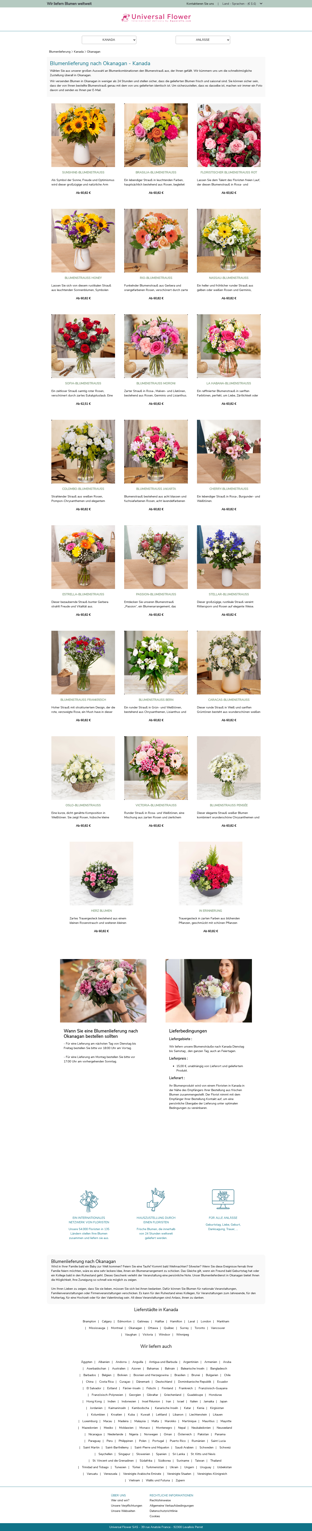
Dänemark (143, 1382)
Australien (118, 1369)
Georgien (135, 1395)
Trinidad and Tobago (95, 1467)
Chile (227, 1375)
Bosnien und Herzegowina (151, 1375)
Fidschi (151, 1388)
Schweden (207, 1447)
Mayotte (226, 1421)
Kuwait (145, 1415)
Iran (168, 1401)
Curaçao (124, 1382)
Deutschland (164, 1382)
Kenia (200, 1408)
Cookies (155, 1516)
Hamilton (176, 1321)
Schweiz (225, 1447)
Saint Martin (91, 1447)
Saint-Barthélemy (117, 1447)
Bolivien (122, 1375)
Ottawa (153, 1328)
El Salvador (94, 1388)
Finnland (167, 1388)
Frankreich (186, 1388)
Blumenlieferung (59, 52)
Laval (191, 1321)
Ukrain (174, 1467)
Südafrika (146, 1461)
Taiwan (199, 1461)
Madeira (123, 1421)
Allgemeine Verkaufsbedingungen (172, 1506)
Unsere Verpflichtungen (126, 1506)
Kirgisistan (217, 1408)
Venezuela (110, 1474)
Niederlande (115, 1434)
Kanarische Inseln (166, 1408)
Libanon (178, 1415)
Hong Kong (94, 1401)
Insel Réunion (151, 1401)
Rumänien (198, 1441)
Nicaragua (95, 1434)
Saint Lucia (218, 1441)
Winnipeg (182, 1335)
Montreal (117, 1328)
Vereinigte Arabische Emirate (142, 1474)
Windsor (164, 1335)
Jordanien (96, 1408)
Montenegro (164, 1428)
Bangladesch (218, 1369)
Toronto (200, 1328)
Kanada (79, 52)
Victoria (148, 1335)
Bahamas (153, 1369)
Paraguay (94, 1441)
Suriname (183, 1461)
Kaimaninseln (117, 1408)
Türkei (136, 1467)
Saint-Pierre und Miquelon (152, 1447)
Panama (220, 1434)
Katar (187, 1408)
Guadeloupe (195, 1395)
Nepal (182, 1428)
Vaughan (131, 1335)
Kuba (131, 1415)
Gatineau (143, 1321)
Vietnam (134, 1480)
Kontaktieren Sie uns (200, 4)
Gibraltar (152, 1395)
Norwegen (151, 1434)
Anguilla (137, 1362)
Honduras (215, 1395)
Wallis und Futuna (158, 1480)
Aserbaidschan (96, 1369)
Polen (142, 1441)
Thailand (215, 1461)
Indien (112, 1401)
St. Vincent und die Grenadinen (113, 1461)
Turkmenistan (155, 1467)
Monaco (144, 1428)
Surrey (184, 1328)
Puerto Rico (178, 1441)
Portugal (158, 1441)
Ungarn (189, 1467)
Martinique (189, 1421)
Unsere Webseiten (123, 1511)
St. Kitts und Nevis (203, 1454)
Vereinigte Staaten (179, 1474)
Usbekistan (224, 1467)
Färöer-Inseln (132, 1388)
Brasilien (180, 1375)
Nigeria (133, 1434)
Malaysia (140, 1421)
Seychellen (105, 1454)
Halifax (159, 1321)
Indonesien (129, 1401)
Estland (112, 1388)
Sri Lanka (179, 1454)
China (89, 1382)
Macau (107, 1421)
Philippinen (126, 1441)
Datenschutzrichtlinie (163, 1511)
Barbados (89, 1375)
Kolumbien (98, 1415)
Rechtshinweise (160, 1500)
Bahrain (170, 1369)
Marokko (170, 1421)
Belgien (106, 1375)
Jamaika (209, 1401)
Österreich (185, 1434)
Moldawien (126, 1428)
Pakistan (203, 1434)
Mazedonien (90, 1428)
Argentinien (190, 1362)
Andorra (121, 1362)
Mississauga (97, 1328)
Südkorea (164, 1461)
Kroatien (116, 1415)
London (206, 1321)
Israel (180, 1401)
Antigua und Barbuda (163, 1362)
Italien (194, 1401)
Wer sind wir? (120, 1500)
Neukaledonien (201, 1428)
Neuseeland (224, 1428)
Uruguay (205, 1467)
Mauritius (208, 1421)
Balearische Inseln (192, 1369)
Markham (223, 1321)
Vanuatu (92, 1474)
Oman (168, 1434)
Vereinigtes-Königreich (212, 1474)
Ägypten (86, 1362)
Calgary (107, 1321)
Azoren (136, 1369)
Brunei (195, 1375)
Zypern (180, 1480)
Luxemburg (89, 1421)
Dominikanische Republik (194, 1382)
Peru (110, 1441)
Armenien (210, 1362)
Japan (223, 1401)
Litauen (218, 1415)
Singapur (124, 1454)
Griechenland (172, 1395)
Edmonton (124, 1321)
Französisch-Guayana (213, 1388)
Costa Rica (106, 1382)
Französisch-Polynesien (107, 1395)
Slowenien (143, 1454)
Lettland (161, 1415)
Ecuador (222, 1382)
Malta (155, 1421)
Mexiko (108, 1428)
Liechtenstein (198, 1415)
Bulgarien (212, 1375)
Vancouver (218, 1328)
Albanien (104, 1362)
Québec (169, 1328)
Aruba (227, 1362)
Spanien (161, 1454)
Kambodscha (140, 1408)
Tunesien (120, 1467)
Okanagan (93, 52)
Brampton (89, 1321)
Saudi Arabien (184, 1447)
